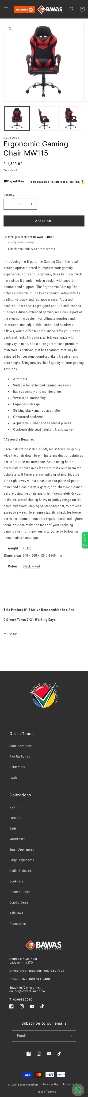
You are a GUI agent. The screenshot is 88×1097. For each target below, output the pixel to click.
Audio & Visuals (20, 871)
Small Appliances (21, 849)
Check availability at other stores (31, 249)
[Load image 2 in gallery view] (44, 118)
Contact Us (17, 767)
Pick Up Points (19, 756)
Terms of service (46, 1091)
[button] (6, 9)
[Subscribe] (71, 1035)
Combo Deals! (19, 902)
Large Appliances (21, 860)
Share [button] (13, 634)
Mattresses (17, 839)
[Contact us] (78, 1090)
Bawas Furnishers (28, 1084)
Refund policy (51, 1084)
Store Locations (20, 746)
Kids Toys (16, 913)
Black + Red (31, 566)
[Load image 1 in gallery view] (17, 118)
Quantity (9, 194)
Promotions (17, 924)
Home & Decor (19, 892)
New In (14, 807)
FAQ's (13, 778)
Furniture (15, 818)
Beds (12, 828)
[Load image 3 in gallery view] (70, 118)
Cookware (16, 881)
